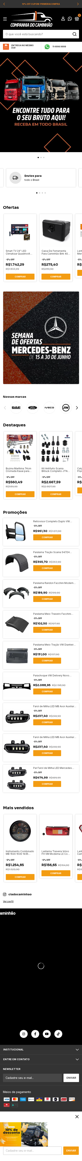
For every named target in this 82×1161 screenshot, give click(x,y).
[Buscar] (74, 34)
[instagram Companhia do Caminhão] (24, 1034)
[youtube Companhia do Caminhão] (47, 1034)
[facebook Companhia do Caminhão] (35, 1034)
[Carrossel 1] (41, 102)
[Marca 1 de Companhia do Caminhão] (16, 408)
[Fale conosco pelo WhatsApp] (69, 19)
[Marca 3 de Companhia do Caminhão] (49, 408)
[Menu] (5, 19)
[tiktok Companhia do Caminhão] (58, 1034)
